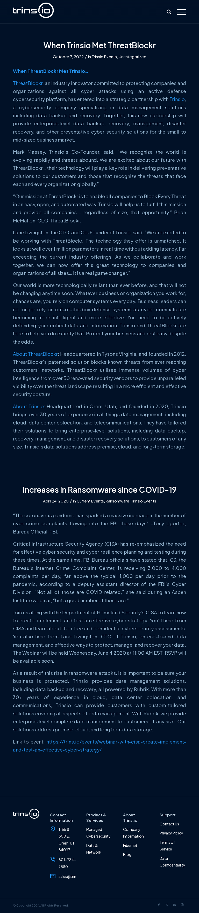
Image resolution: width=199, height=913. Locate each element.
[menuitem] (166, 11)
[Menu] (179, 11)
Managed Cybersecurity (98, 832)
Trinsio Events (104, 56)
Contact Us (169, 824)
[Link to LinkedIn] (174, 905)
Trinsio (177, 99)
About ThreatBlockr (35, 354)
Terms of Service (167, 845)
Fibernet (130, 845)
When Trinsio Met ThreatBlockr (100, 45)
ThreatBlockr (27, 83)
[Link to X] (166, 905)
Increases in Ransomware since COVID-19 (99, 489)
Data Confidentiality (172, 861)
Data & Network (93, 848)
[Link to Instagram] (182, 905)
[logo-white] (33, 12)
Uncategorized (132, 56)
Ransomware (117, 501)
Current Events (90, 501)
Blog (127, 854)
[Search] (166, 11)
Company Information (133, 832)
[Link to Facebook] (159, 905)
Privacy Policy (171, 833)
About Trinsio (28, 406)
